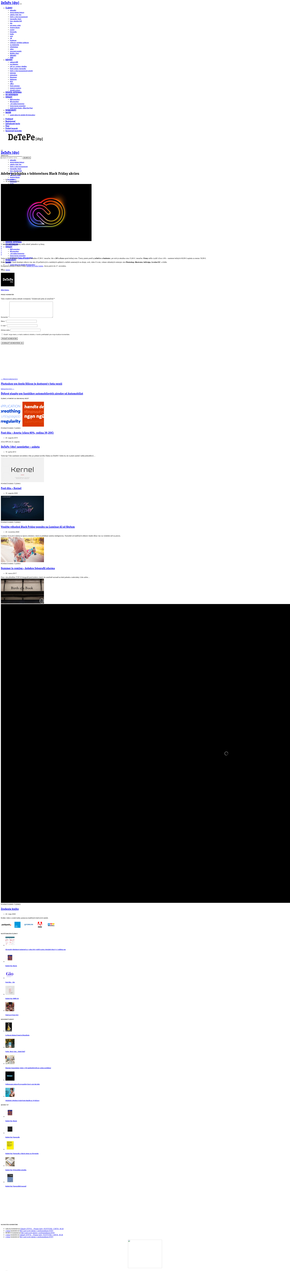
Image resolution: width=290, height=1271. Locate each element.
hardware (13, 40)
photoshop (13, 75)
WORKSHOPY (10, 110)
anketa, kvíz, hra (15, 15)
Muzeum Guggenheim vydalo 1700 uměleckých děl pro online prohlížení (28, 1068)
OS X (11, 81)
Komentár (5, 317)
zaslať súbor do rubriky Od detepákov (22, 115)
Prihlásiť (9, 119)
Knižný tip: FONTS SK (12, 998)
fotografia (13, 32)
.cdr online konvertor (17, 104)
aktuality (13, 10)
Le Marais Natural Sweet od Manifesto (17, 1035)
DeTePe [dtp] (10, 3)
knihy (12, 34)
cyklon (7, 1231)
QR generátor (14, 101)
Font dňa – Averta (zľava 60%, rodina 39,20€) (27, 433)
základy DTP (14, 62)
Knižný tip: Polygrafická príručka (15, 1170)
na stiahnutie (14, 45)
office (12, 84)
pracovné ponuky (16, 51)
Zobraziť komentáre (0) (12, 343)
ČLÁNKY (8, 8)
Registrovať (10, 121)
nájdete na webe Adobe (34, 266)
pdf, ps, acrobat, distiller (18, 66)
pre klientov (14, 64)
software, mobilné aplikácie (19, 42)
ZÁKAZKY (13, 55)
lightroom (13, 79)
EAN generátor (15, 99)
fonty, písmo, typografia (18, 69)
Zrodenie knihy (10, 909)
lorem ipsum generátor (17, 106)
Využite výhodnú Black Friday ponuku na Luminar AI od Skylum (38, 527)
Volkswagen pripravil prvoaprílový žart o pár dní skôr (22, 1084)
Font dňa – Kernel (11, 488)
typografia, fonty (15, 19)
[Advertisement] (145, 362)
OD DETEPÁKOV (11, 95)
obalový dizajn (15, 27)
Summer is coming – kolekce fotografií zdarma (28, 568)
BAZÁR (8, 113)
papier (12, 30)
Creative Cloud (23, 258)
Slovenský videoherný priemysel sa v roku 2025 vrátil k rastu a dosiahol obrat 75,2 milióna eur (35, 949)
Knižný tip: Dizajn (11, 966)
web (11, 36)
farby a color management (19, 17)
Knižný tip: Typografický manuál (15, 1186)
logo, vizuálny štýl (16, 21)
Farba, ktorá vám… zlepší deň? (15, 1051)
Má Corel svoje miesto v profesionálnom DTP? (36, 1231)
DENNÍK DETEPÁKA (13, 92)
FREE (11, 58)
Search (26, 158)
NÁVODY (8, 60)
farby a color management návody (21, 71)
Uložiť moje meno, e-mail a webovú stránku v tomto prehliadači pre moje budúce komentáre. (37, 334)
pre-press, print (15, 25)
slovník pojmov (15, 90)
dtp (11, 23)
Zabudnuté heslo (12, 124)
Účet (7, 126)
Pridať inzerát (11, 129)
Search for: (5, 155)
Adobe (7, 270)
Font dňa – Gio (10, 982)
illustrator (13, 77)
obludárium (14, 47)
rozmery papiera (15, 88)
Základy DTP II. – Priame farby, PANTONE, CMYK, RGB (42, 1229)
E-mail (4, 326)
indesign (13, 73)
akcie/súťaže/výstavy (17, 12)
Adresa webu (5, 330)
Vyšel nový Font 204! (12, 1015)
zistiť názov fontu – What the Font (21, 108)
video (12, 49)
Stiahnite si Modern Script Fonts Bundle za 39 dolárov (22, 1100)
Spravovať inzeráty (13, 131)
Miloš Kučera (11, 179)
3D (11, 38)
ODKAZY (8, 97)
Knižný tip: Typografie (12, 1137)
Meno (3, 321)
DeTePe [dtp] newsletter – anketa (20, 447)
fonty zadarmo (15, 86)
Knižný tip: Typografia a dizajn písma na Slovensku (22, 1153)
